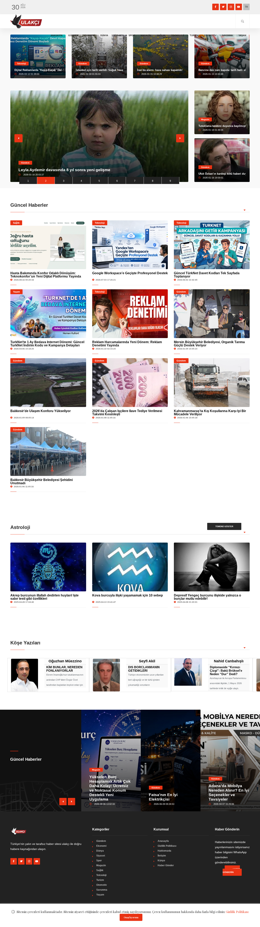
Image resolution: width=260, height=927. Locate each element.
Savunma (227, 35)
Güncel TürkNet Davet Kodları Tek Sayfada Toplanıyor (206, 274)
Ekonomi (89, 35)
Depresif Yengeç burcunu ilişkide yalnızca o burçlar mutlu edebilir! (207, 597)
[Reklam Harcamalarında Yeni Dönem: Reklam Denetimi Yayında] (130, 313)
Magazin (146, 35)
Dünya (104, 35)
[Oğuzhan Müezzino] (24, 674)
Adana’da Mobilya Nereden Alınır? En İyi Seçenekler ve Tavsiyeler (229, 792)
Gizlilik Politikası (167, 845)
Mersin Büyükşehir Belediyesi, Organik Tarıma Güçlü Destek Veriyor (209, 343)
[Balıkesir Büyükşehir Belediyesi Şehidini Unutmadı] (48, 451)
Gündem (73, 35)
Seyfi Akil (147, 661)
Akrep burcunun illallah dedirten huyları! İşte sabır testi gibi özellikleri (44, 597)
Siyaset (118, 35)
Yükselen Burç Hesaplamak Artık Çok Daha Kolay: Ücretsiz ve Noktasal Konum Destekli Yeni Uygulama (110, 788)
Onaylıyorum (131, 917)
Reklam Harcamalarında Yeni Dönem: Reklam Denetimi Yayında (127, 343)
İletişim (162, 855)
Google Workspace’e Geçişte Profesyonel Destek (130, 273)
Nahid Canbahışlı (229, 661)
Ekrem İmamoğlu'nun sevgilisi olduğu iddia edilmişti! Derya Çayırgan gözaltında (92, 170)
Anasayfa (57, 35)
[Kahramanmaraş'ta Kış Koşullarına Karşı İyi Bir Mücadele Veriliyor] (212, 382)
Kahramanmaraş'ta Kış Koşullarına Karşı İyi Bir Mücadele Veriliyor (210, 412)
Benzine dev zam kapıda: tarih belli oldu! (222, 70)
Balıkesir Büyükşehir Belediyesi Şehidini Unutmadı (41, 481)
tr (246, 6)
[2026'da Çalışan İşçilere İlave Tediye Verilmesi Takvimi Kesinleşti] (130, 382)
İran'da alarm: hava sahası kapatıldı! (159, 70)
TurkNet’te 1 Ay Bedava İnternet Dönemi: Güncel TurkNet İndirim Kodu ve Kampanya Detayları (47, 343)
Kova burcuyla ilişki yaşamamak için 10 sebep (127, 595)
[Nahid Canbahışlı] (188, 671)
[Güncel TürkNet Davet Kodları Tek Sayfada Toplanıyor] (212, 244)
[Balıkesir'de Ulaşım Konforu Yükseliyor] (48, 382)
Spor (132, 35)
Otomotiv (210, 35)
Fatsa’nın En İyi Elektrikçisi (163, 797)
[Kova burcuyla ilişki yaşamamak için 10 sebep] (130, 567)
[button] (71, 801)
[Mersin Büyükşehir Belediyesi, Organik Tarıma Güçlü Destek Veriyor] (212, 313)
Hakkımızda (164, 850)
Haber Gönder (166, 865)
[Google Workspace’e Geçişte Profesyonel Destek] (130, 244)
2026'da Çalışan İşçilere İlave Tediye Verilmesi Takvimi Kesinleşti (127, 412)
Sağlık (161, 35)
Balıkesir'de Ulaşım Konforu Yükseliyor (40, 411)
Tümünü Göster (224, 526)
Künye (161, 860)
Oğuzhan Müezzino (65, 661)
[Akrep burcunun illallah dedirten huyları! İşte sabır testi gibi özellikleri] (48, 567)
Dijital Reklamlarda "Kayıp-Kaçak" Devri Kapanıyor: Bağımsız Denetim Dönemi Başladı (38, 70)
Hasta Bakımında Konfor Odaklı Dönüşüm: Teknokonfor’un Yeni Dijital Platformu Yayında (45, 274)
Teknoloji (177, 35)
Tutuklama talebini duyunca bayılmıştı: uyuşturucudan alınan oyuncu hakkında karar (222, 125)
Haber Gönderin (231, 870)
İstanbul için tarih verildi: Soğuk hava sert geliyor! (99, 70)
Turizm (194, 35)
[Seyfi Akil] (106, 674)
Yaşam (242, 35)
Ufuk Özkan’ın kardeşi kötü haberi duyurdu (222, 173)
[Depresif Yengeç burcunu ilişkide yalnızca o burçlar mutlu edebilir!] (212, 567)
